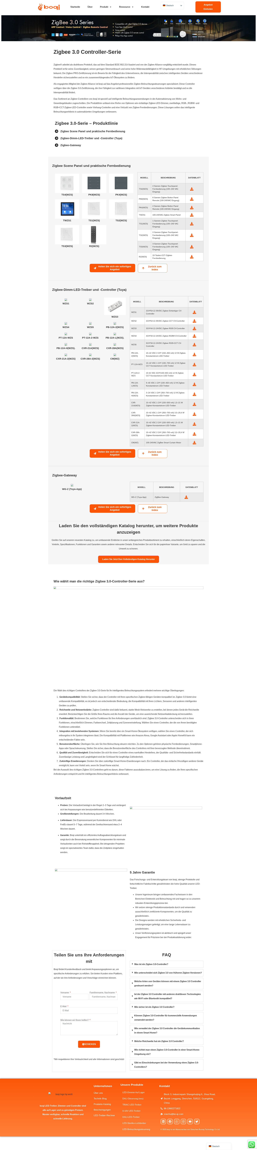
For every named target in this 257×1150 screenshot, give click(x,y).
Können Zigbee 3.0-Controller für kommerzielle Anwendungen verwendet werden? (165, 1017)
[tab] (166, 964)
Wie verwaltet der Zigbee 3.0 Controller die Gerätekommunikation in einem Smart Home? (167, 1030)
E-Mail (63, 1006)
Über (90, 7)
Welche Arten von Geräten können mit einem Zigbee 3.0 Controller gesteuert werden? (167, 983)
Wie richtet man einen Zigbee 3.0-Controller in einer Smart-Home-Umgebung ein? (167, 1052)
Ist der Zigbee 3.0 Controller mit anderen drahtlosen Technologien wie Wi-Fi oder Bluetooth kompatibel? (167, 996)
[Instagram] (183, 1121)
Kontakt (145, 7)
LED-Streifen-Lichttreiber (134, 1123)
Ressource (124, 7)
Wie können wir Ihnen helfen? (74, 1020)
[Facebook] (170, 1121)
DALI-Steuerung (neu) (132, 1098)
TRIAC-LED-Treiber (131, 1105)
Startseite (75, 7)
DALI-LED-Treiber (131, 1117)
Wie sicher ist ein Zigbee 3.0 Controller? (154, 1007)
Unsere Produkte (131, 1084)
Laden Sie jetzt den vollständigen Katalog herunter (128, 559)
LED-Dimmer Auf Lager (133, 1092)
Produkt (104, 7)
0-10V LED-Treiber (131, 1111)
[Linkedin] (163, 1121)
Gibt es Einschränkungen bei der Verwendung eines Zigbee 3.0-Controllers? (166, 1064)
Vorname (64, 993)
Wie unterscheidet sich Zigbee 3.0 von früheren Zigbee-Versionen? (168, 973)
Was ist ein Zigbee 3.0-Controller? (151, 964)
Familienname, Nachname (102, 993)
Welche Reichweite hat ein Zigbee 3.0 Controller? (159, 1041)
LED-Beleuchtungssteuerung (136, 1129)
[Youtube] (190, 1121)
